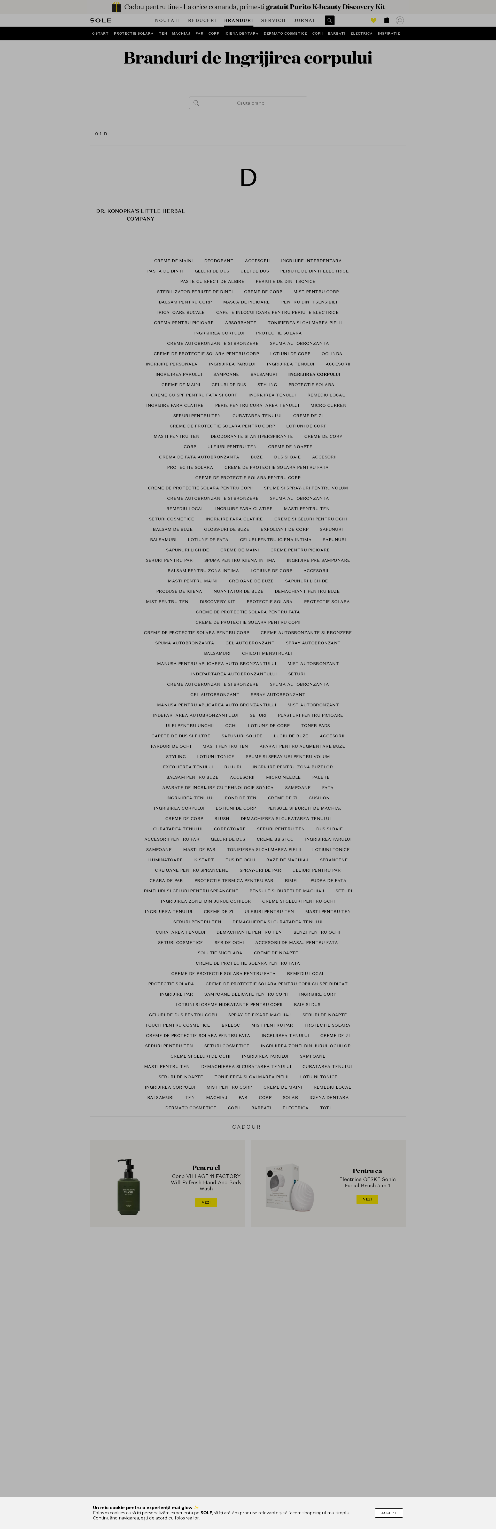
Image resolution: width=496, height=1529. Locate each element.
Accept (389, 1513)
